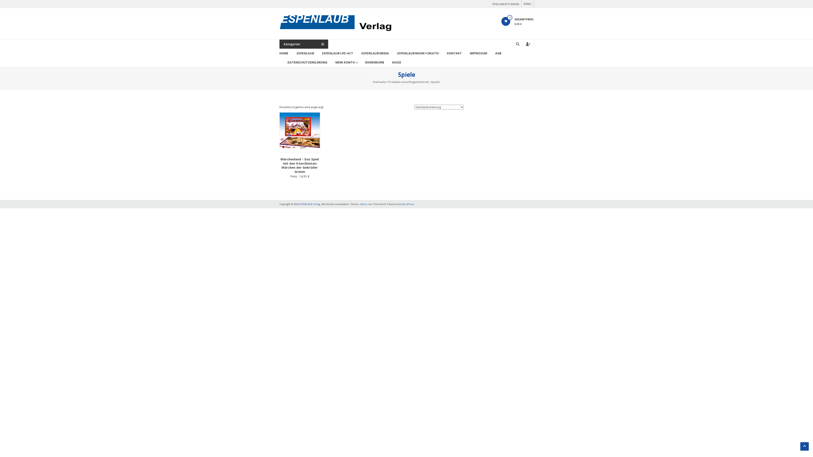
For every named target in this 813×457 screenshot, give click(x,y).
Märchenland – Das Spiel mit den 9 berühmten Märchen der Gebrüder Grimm (300, 165)
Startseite (379, 82)
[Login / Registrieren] (528, 44)
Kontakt (454, 53)
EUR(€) (527, 4)
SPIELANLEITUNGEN (505, 4)
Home (283, 53)
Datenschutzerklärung (307, 62)
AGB (498, 53)
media (375, 53)
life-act (337, 53)
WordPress (408, 204)
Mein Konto (345, 62)
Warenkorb (374, 62)
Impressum (478, 53)
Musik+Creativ (418, 53)
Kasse (396, 62)
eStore (363, 204)
